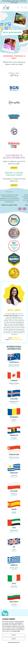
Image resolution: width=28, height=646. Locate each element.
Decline (14, 638)
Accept (14, 635)
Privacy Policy (16, 631)
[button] (22, 7)
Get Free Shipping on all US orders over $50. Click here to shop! (14, 2)
